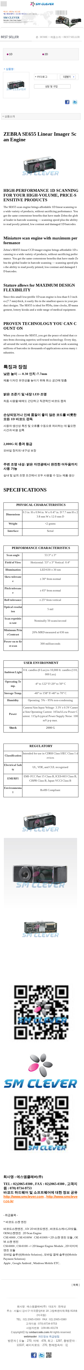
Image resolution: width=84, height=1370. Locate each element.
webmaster (30, 1336)
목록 (75, 1284)
